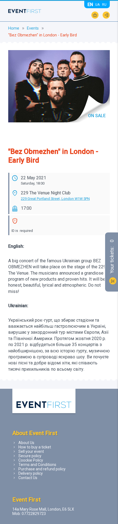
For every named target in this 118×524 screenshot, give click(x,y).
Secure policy (29, 456)
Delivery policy (30, 473)
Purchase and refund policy (42, 469)
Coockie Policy (30, 460)
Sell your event (31, 451)
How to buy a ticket (34, 447)
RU (104, 4)
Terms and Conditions (37, 464)
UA (97, 4)
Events (33, 28)
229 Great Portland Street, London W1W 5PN (55, 199)
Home (13, 28)
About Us (26, 442)
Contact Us (27, 478)
